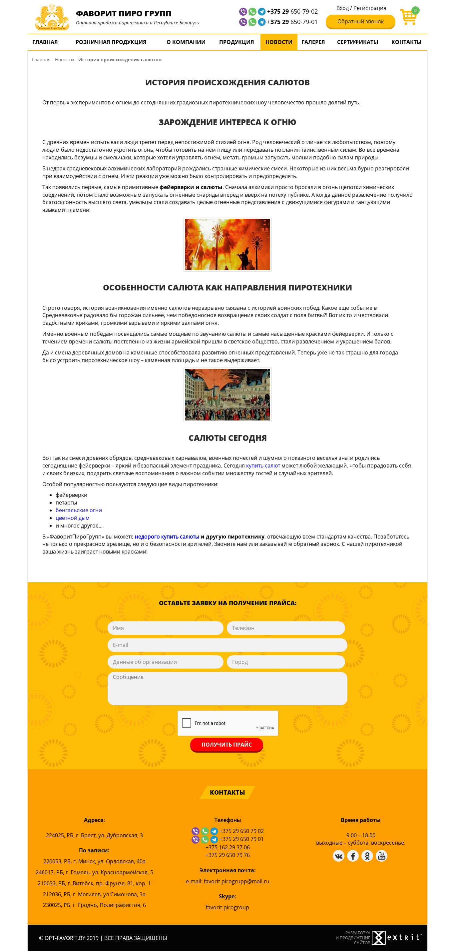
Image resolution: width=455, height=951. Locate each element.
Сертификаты (357, 42)
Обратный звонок (360, 21)
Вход (342, 8)
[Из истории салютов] (227, 394)
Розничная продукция (111, 42)
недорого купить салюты (168, 536)
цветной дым (73, 518)
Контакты (406, 42)
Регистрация (369, 8)
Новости (278, 42)
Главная (45, 42)
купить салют (263, 465)
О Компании (186, 42)
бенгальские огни (79, 510)
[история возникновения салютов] (227, 244)
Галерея (313, 42)
